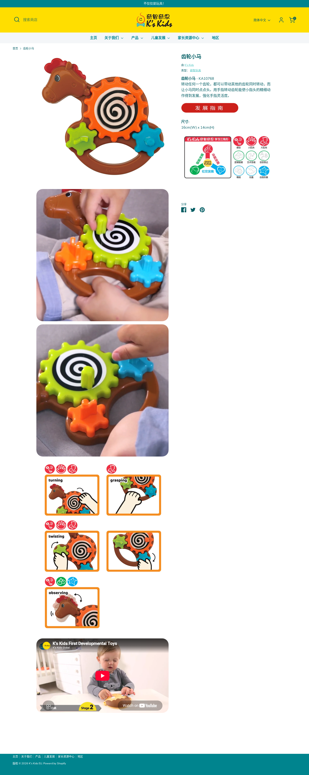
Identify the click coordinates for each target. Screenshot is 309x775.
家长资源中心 (189, 37)
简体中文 (260, 20)
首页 (15, 48)
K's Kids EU (35, 763)
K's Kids (189, 65)
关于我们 (112, 37)
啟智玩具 (195, 70)
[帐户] (281, 20)
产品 (135, 37)
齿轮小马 (28, 48)
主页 (93, 37)
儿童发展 (158, 37)
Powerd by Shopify (54, 763)
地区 (215, 37)
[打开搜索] (17, 19)
